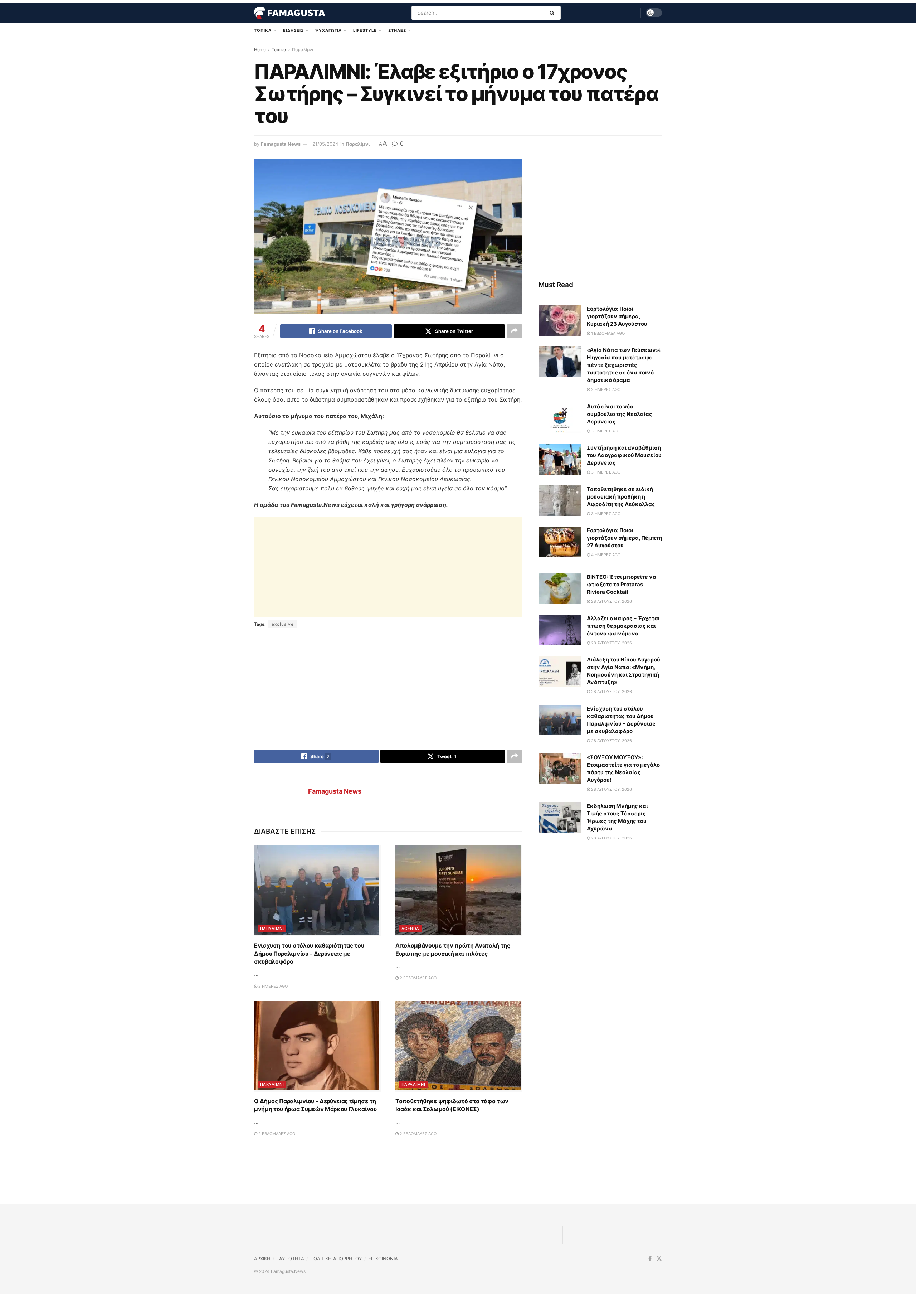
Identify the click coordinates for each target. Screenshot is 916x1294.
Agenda (410, 928)
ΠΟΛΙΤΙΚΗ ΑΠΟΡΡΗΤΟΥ (336, 1258)
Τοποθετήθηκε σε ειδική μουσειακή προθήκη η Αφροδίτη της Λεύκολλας (621, 497)
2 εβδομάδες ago (418, 977)
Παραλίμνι (302, 49)
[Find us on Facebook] (650, 1259)
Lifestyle (365, 30)
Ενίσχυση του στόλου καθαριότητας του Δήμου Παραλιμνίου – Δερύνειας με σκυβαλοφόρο (309, 953)
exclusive (283, 624)
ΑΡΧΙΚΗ (262, 1258)
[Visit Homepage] (289, 13)
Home (260, 49)
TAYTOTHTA (290, 1258)
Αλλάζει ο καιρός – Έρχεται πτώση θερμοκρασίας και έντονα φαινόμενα (623, 626)
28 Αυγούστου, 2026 (611, 601)
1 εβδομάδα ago (607, 333)
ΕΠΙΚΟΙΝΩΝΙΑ (383, 1258)
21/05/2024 (325, 144)
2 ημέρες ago (272, 986)
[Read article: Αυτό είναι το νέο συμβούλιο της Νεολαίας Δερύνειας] (560, 418)
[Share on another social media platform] (514, 331)
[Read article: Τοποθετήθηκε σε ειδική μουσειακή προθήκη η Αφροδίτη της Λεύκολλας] (560, 500)
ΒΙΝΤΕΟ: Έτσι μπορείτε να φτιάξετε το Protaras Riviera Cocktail (621, 584)
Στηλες (397, 30)
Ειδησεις (293, 30)
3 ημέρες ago (605, 430)
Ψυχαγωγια (328, 30)
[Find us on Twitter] (659, 1259)
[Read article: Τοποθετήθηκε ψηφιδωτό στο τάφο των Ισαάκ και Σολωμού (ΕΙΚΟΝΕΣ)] (458, 1046)
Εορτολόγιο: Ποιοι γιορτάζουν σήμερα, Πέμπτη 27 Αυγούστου (624, 538)
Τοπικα (263, 30)
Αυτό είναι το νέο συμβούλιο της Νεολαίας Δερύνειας (619, 414)
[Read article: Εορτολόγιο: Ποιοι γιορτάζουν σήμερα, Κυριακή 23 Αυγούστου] (560, 320)
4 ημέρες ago (605, 554)
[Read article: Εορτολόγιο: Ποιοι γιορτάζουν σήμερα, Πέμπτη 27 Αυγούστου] (560, 542)
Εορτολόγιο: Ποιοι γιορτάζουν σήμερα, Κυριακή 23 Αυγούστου (617, 316)
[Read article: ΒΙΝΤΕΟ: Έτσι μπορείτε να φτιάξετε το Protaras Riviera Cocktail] (560, 588)
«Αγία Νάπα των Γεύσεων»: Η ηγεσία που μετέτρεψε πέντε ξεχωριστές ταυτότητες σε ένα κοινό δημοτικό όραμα (624, 364)
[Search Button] (553, 13)
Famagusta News (281, 144)
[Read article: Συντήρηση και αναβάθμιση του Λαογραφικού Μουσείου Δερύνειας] (560, 459)
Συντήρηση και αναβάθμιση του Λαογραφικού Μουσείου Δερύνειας (624, 455)
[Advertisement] (388, 567)
